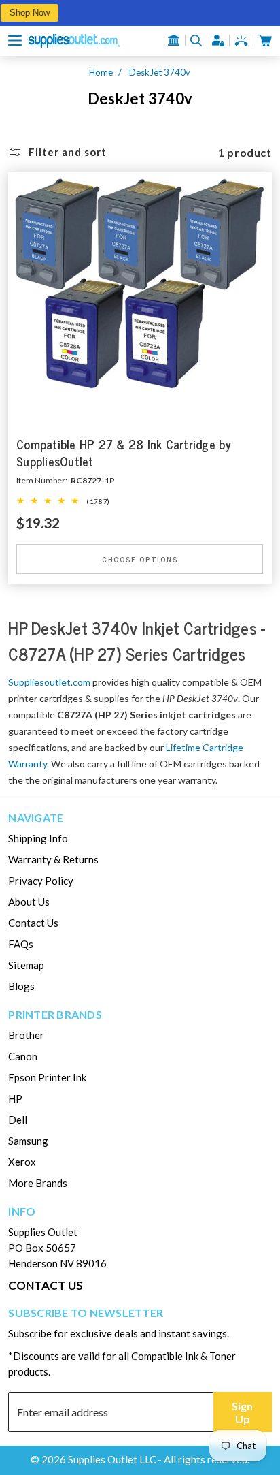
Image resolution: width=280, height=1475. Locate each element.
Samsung (28, 1141)
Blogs (21, 986)
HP (15, 1098)
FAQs (20, 944)
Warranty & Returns (53, 859)
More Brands (37, 1183)
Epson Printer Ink (47, 1077)
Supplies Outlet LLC (112, 1459)
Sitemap (26, 965)
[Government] (174, 40)
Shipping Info (38, 838)
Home (101, 72)
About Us (29, 901)
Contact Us (33, 923)
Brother (26, 1035)
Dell (17, 1119)
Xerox (22, 1162)
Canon (22, 1056)
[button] (15, 40)
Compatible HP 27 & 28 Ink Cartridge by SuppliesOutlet (124, 453)
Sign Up (242, 1412)
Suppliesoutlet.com (49, 682)
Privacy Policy (40, 880)
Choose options (140, 559)
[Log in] (218, 40)
